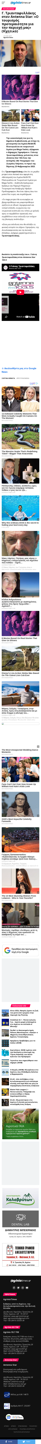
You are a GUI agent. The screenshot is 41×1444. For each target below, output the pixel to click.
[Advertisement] (21, 245)
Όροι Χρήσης (12, 1429)
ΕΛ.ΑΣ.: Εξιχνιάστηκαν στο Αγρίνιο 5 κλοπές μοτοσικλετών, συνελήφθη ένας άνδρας (24, 1102)
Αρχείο (13, 1426)
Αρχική (6, 1426)
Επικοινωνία (22, 1426)
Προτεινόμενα (23, 378)
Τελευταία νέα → (20, 1005)
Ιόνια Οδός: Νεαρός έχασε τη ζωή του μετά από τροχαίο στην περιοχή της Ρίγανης (24, 1012)
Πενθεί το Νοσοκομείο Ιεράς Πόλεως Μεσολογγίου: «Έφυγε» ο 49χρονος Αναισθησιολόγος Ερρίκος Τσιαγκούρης (24, 1033)
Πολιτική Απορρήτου (27, 1429)
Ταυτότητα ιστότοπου (22, 1432)
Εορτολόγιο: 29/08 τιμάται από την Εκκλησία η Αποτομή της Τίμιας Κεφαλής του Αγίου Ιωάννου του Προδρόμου (23, 1053)
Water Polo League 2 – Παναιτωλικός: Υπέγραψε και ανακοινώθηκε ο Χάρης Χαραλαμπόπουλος (22, 1092)
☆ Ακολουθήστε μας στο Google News (19, 370)
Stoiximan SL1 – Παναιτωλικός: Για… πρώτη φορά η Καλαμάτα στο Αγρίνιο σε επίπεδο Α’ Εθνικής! (23, 1023)
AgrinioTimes (8, 37)
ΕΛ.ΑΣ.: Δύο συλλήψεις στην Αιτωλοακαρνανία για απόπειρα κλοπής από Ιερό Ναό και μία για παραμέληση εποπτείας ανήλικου (24, 1082)
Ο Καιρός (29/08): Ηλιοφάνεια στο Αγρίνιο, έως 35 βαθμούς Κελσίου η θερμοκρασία (24, 1072)
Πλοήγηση (33, 1426)
